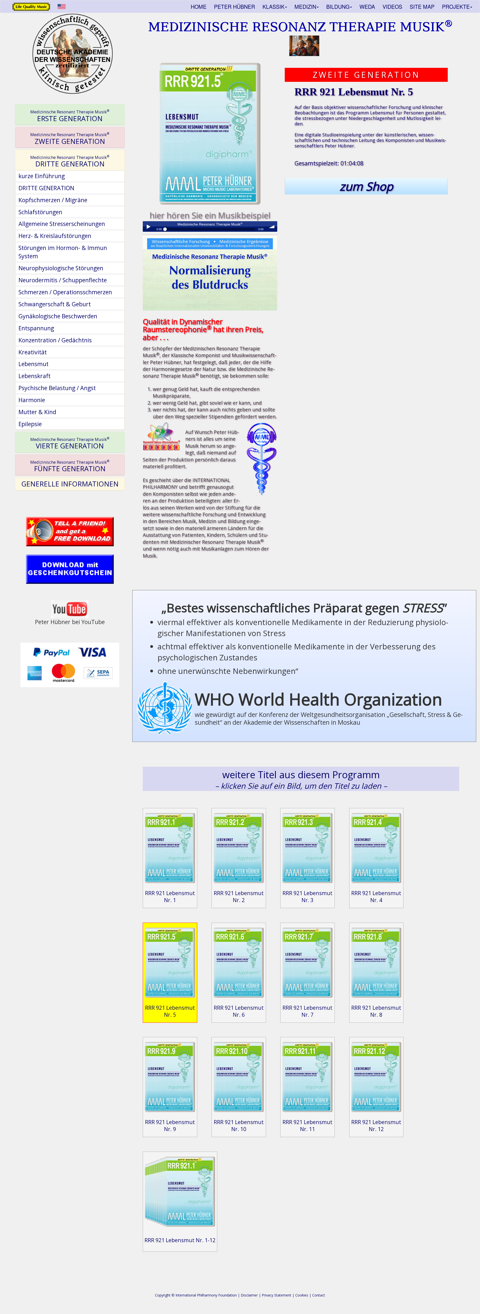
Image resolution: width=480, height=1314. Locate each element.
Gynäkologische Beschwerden (57, 316)
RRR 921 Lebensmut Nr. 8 (376, 1011)
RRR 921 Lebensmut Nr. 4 (376, 896)
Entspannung (36, 328)
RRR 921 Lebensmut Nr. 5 (170, 1011)
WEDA (367, 6)
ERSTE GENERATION (70, 116)
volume (272, 226)
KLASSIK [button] (273, 6)
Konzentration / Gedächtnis (55, 340)
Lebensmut (33, 364)
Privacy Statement (276, 1295)
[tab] (69, 114)
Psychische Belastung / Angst (57, 388)
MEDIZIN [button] (305, 6)
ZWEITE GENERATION (70, 138)
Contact (318, 1295)
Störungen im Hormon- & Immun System (62, 252)
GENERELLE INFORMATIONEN (69, 483)
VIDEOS (392, 6)
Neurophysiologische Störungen (60, 268)
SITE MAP (422, 6)
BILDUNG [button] (338, 6)
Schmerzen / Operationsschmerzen (65, 292)
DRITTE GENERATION (70, 161)
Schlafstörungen (40, 212)
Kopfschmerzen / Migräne (52, 200)
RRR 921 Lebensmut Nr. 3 (307, 896)
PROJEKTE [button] (456, 6)
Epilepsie (30, 424)
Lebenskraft (34, 376)
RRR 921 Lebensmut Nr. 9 (170, 1125)
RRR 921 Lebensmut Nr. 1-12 (180, 1240)
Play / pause (148, 226)
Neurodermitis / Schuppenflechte (62, 280)
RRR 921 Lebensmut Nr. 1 (170, 896)
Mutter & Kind (37, 412)
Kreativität (32, 352)
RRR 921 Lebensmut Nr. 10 (239, 1125)
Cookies (301, 1295)
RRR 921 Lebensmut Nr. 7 (307, 1011)
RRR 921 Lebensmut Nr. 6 (239, 1011)
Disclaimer (249, 1295)
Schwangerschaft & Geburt (54, 304)
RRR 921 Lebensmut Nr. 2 (239, 896)
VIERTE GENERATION (70, 443)
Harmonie (31, 400)
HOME (198, 6)
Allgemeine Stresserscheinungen (61, 224)
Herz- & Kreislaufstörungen (54, 236)
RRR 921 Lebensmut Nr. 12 (376, 1125)
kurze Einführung (41, 176)
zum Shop (366, 186)
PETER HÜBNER (234, 6)
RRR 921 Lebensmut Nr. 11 (307, 1125)
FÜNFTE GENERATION (70, 466)
